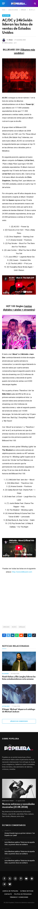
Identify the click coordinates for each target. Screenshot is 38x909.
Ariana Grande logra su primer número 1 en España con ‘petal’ (20, 834)
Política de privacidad (22, 894)
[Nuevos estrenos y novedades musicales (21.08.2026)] (19, 788)
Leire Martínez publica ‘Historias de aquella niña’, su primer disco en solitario (20, 843)
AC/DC (14, 627)
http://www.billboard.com (22, 572)
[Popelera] (19, 3)
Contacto (8, 894)
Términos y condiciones (19, 897)
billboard (22, 627)
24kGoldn (6, 627)
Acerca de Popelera (10, 891)
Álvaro (11, 40)
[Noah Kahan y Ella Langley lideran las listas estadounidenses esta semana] (19, 661)
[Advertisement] (19, 599)
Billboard (6, 15)
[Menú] (3, 3)
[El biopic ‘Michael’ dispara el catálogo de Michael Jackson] (19, 694)
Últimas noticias (26, 891)
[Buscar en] (35, 3)
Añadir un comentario (19, 721)
